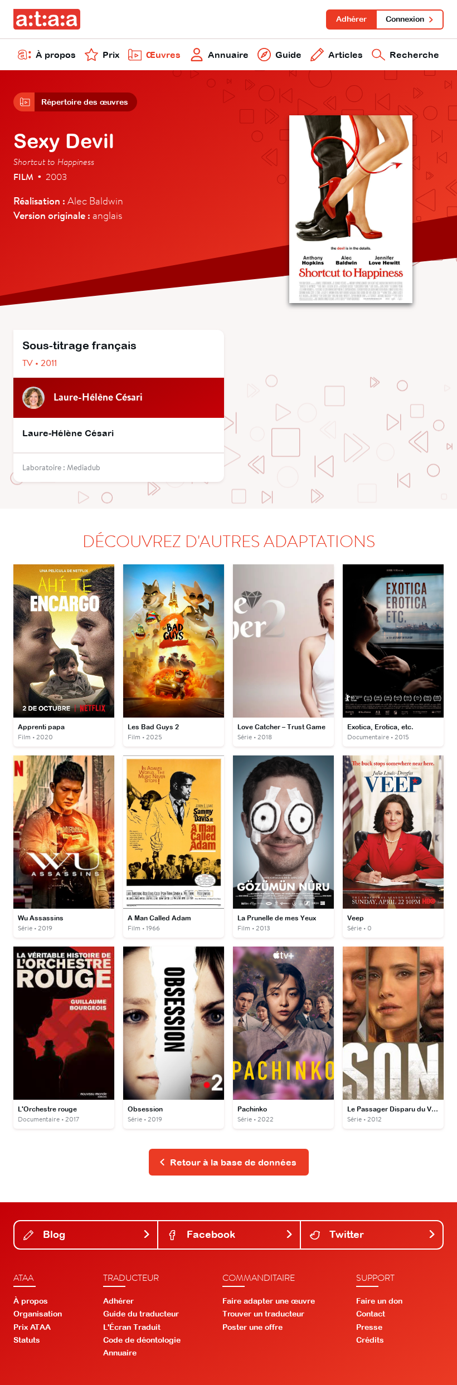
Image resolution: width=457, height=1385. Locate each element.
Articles (345, 55)
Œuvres (163, 55)
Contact (370, 1313)
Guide (288, 55)
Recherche (414, 55)
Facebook (209, 1234)
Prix (111, 55)
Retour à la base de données (233, 1162)
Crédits (370, 1339)
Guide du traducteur (141, 1313)
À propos (56, 55)
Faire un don (379, 1300)
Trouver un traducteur (263, 1313)
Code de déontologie (142, 1339)
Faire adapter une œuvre (268, 1300)
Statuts (26, 1339)
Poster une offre (252, 1327)
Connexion (405, 18)
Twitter (345, 1234)
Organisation (37, 1313)
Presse (369, 1327)
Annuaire (228, 55)
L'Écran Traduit (132, 1327)
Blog (52, 1234)
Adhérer (351, 18)
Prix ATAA (32, 1327)
